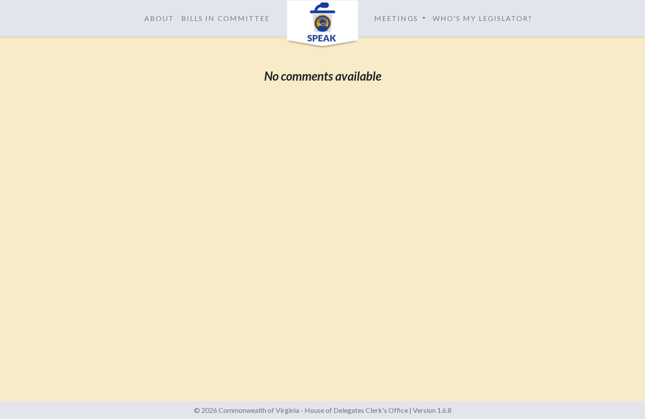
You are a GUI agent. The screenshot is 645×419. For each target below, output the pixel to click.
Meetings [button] (397, 18)
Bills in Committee (225, 18)
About (159, 18)
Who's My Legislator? (483, 18)
